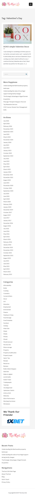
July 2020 (6, 193)
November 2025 (8, 129)
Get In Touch (5, 479)
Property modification (9, 352)
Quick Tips (6, 358)
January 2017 (7, 220)
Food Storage (7, 317)
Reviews (5, 366)
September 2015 (8, 255)
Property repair (7, 355)
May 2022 (6, 164)
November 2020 (8, 185)
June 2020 (6, 196)
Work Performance (9, 398)
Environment (7, 309)
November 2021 (8, 177)
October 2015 (7, 253)
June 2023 (6, 148)
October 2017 (7, 212)
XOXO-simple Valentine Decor (16, 47)
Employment (7, 307)
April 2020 (6, 199)
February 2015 (7, 274)
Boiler (5, 288)
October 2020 (7, 188)
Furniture (6, 323)
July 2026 (6, 121)
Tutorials (6, 385)
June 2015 (6, 263)
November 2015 (8, 250)
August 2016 (7, 226)
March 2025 (7, 137)
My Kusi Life (7, 344)
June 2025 (6, 134)
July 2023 (6, 145)
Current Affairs (7, 296)
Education (6, 304)
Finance (5, 312)
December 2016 (8, 223)
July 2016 (6, 228)
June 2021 (6, 183)
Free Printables (7, 320)
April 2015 (6, 269)
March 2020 (7, 201)
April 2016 (6, 236)
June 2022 (6, 161)
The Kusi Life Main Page (9, 471)
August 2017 (7, 215)
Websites (6, 396)
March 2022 (7, 169)
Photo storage (7, 347)
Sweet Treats (7, 379)
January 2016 (7, 244)
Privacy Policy (6, 482)
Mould (5, 339)
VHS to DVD (7, 393)
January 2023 (7, 150)
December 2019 (8, 209)
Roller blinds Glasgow (9, 369)
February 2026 (7, 126)
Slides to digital (7, 374)
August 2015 (7, 258)
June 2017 (6, 218)
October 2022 (7, 153)
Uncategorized (7, 387)
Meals (5, 331)
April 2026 (6, 123)
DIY (4, 48)
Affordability (7, 285)
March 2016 (7, 239)
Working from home (9, 401)
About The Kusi (6, 474)
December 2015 (8, 247)
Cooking (5, 291)
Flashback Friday (8, 315)
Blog (3, 476)
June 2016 (6, 231)
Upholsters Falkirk (8, 390)
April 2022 (6, 166)
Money (5, 336)
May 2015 (6, 266)
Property (6, 350)
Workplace (6, 404)
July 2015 (6, 261)
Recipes (5, 361)
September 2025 (8, 131)
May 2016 (6, 234)
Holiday (5, 326)
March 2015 (7, 271)
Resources (6, 363)
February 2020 (7, 204)
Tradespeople (7, 382)
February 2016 (7, 242)
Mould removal (7, 342)
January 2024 (7, 142)
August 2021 (7, 180)
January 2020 (7, 207)
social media (7, 377)
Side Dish (6, 371)
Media (5, 334)
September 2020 (8, 191)
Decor (5, 299)
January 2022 (7, 172)
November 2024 (8, 139)
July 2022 (6, 158)
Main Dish (6, 328)
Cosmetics (6, 293)
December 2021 (8, 174)
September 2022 (8, 156)
